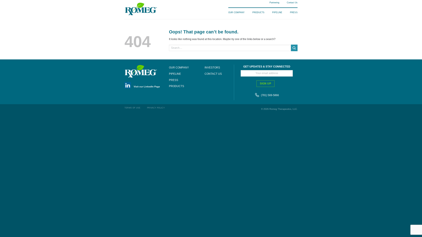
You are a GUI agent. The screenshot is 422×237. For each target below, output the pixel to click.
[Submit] (294, 48)
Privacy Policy (156, 108)
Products (258, 12)
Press (294, 12)
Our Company (236, 12)
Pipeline (277, 12)
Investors (212, 67)
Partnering (274, 2)
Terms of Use (132, 108)
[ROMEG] (145, 9)
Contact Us (292, 2)
